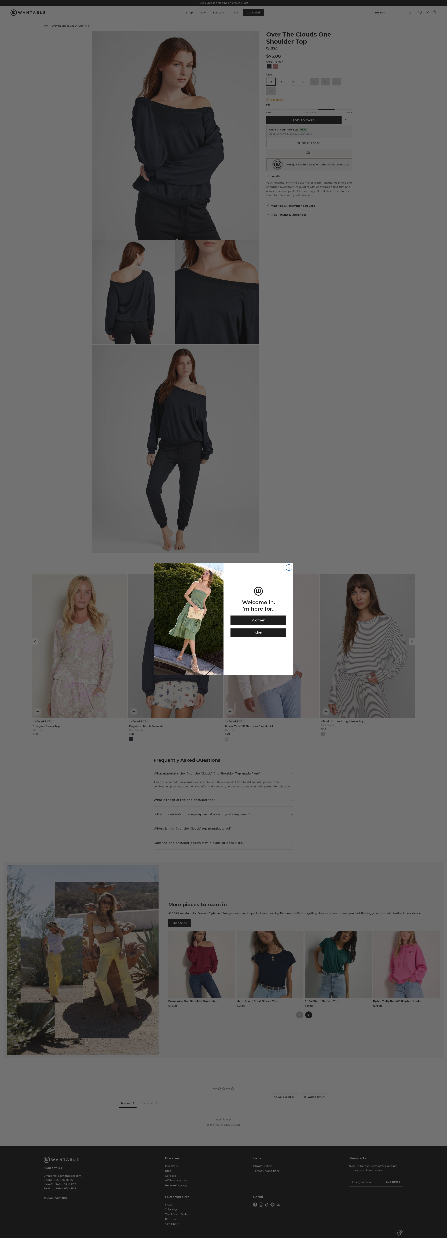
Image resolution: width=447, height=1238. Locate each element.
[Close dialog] (289, 567)
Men (258, 633)
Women (258, 620)
